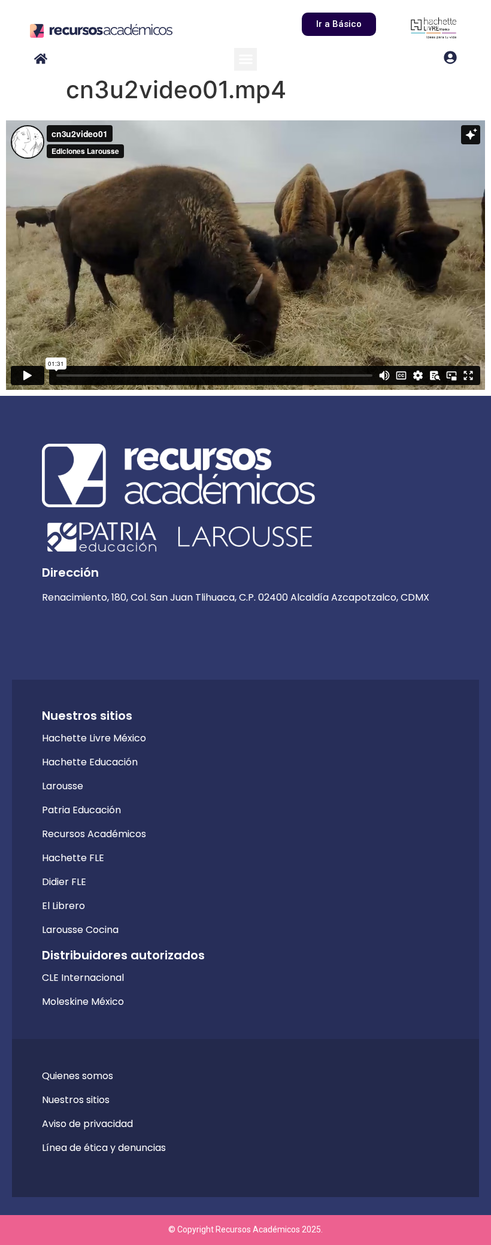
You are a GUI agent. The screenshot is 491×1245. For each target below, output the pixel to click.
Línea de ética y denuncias (104, 1148)
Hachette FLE (73, 858)
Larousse (62, 786)
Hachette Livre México (94, 738)
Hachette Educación (90, 762)
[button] (245, 59)
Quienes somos (77, 1076)
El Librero (63, 906)
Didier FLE (64, 882)
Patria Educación (81, 810)
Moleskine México (83, 1001)
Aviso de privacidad (87, 1124)
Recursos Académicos (94, 834)
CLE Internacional (83, 978)
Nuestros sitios (76, 1100)
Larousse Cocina (80, 930)
